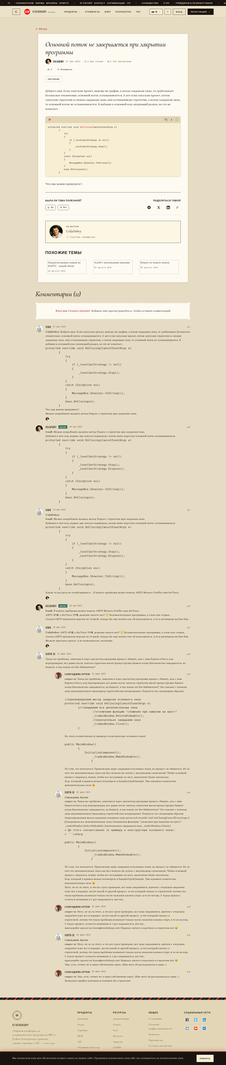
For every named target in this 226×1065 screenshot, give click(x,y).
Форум (117, 1024)
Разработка (123, 11)
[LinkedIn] (168, 207)
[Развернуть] (177, 119)
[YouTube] (196, 1028)
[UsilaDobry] (47, 419)
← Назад (41, 29)
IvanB (48, 326)
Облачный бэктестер (88, 1047)
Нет (65, 207)
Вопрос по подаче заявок (154, 263)
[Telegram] (149, 207)
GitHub (117, 1047)
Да (52, 207)
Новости (118, 1035)
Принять (205, 1058)
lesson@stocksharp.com (106, 928)
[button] (156, 12)
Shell (80, 1035)
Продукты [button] (70, 11)
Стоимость (92, 11)
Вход (179, 11)
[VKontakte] (204, 1028)
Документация (121, 1018)
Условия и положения (160, 1045)
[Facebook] (187, 1020)
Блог (108, 11)
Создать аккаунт (79, 311)
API (79, 1041)
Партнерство (156, 1040)
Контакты (154, 1034)
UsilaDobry (73, 231)
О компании (155, 1018)
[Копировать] (166, 119)
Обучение (54, 79)
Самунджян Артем (77, 673)
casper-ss (50, 653)
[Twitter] (158, 207)
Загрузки (118, 1041)
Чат (138, 11)
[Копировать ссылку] (177, 207)
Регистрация (201, 11)
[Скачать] (171, 119)
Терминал (82, 1030)
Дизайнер (82, 1018)
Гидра (80, 1024)
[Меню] (16, 12)
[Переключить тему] (168, 12)
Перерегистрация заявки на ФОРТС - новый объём (64, 264)
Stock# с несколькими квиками (112, 263)
